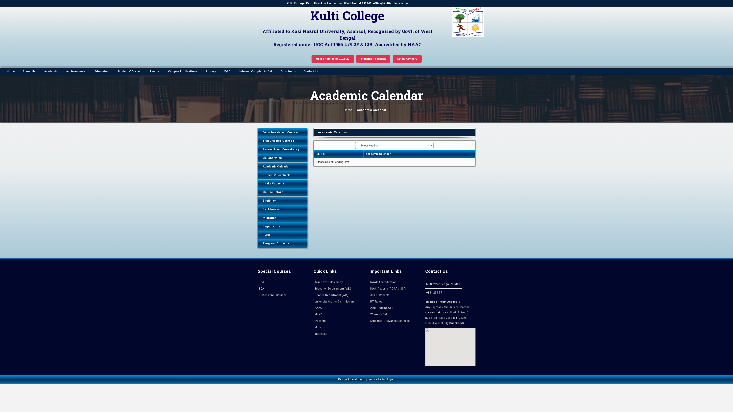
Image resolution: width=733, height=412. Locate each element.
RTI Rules (376, 301)
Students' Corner (129, 71)
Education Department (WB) (333, 288)
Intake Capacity (273, 183)
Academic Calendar (276, 166)
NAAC (318, 307)
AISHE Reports (379, 295)
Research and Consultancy (281, 149)
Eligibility (269, 200)
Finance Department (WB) (331, 295)
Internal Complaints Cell (256, 71)
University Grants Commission (334, 301)
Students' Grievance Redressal (390, 320)
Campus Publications (182, 71)
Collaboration (272, 157)
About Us (29, 71)
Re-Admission (272, 209)
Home (11, 71)
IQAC (227, 71)
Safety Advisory (407, 58)
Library (211, 71)
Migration (269, 217)
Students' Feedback (373, 58)
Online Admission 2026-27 (332, 58)
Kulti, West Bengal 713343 (443, 284)
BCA (261, 288)
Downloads (288, 71)
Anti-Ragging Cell (381, 307)
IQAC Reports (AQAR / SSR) (388, 288)
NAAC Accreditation (383, 282)
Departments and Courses (281, 132)
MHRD (318, 314)
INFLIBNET (321, 333)
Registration (271, 226)
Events (154, 71)
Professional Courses (273, 295)
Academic (50, 71)
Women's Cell (378, 314)
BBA (261, 282)
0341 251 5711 (436, 292)
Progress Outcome (276, 243)
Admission (101, 71)
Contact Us (311, 71)
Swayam (320, 320)
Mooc (318, 327)
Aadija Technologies (382, 379)
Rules (266, 234)
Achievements (76, 71)
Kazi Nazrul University (329, 282)
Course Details (273, 192)
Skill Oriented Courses (278, 140)
